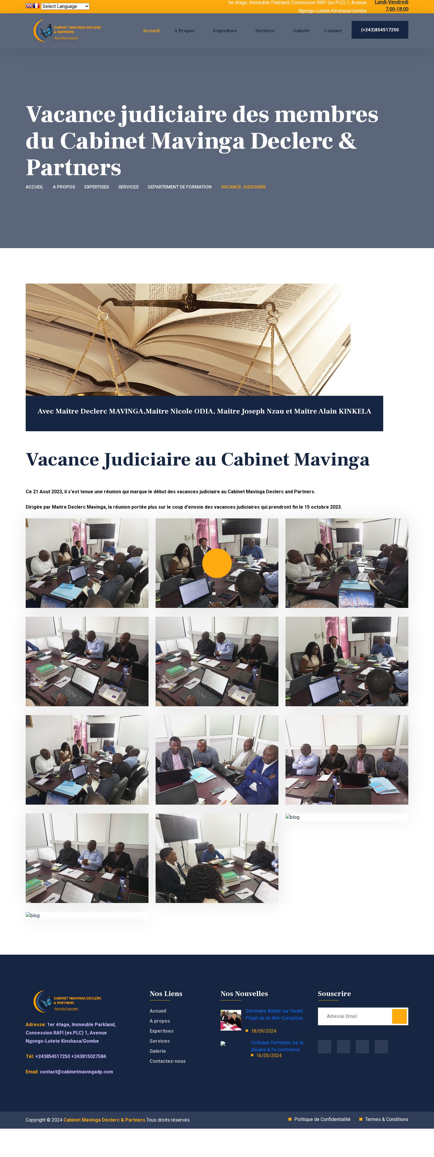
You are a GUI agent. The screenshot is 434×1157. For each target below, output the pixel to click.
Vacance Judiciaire (243, 187)
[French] (36, 6)
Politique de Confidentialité (322, 1119)
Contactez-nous (168, 1061)
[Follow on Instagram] (343, 1046)
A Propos (184, 31)
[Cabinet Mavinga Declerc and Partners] (71, 31)
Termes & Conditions (386, 1119)
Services (265, 31)
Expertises (225, 31)
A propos (64, 187)
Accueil (151, 31)
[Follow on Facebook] (324, 1046)
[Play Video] (217, 563)
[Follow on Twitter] (362, 1046)
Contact (333, 31)
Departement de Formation (180, 187)
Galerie (301, 31)
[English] (29, 6)
